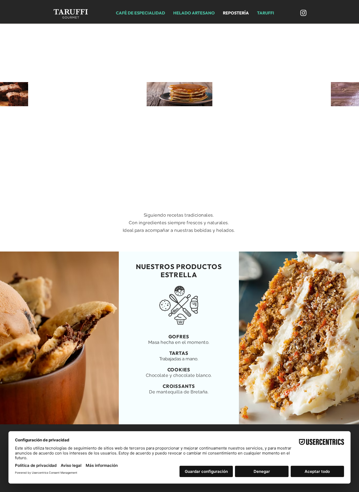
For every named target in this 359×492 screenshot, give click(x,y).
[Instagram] (303, 13)
